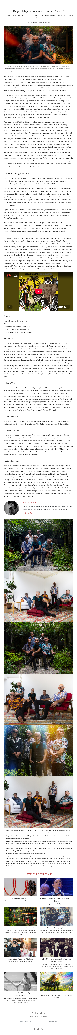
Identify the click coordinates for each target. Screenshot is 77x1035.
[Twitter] (38, 1029)
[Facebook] (34, 1029)
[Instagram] (42, 1029)
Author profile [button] (27, 513)
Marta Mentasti (45, 22)
